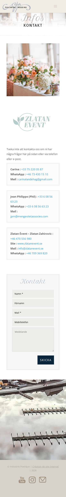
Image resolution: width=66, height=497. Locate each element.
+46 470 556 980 (21, 238)
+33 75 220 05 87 (32, 169)
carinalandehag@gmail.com (35, 179)
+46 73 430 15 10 (37, 174)
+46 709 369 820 (36, 253)
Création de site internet (45, 466)
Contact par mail (42, 480)
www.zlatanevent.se (29, 243)
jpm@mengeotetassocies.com (29, 216)
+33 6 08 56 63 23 (37, 206)
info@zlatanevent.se (30, 248)
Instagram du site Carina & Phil (32, 480)
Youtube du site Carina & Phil (22, 480)
